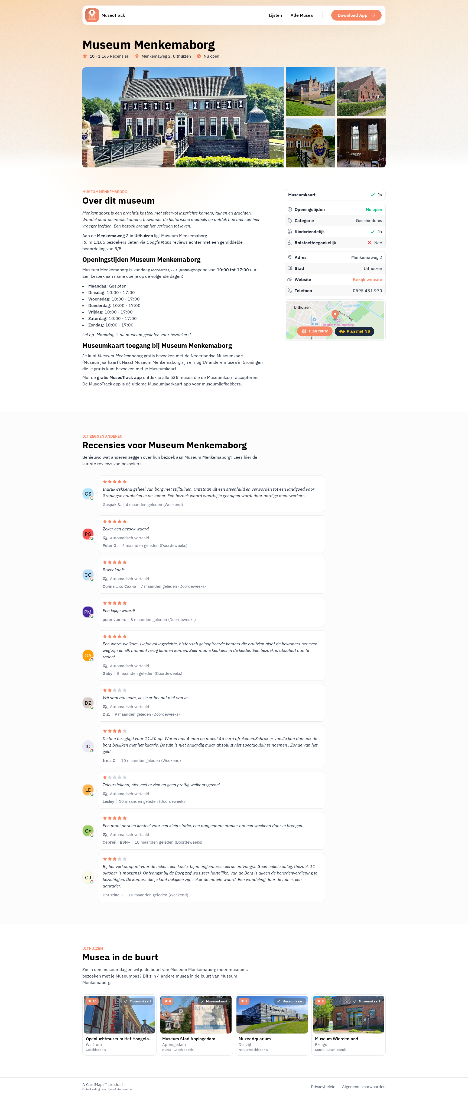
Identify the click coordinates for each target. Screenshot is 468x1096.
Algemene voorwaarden (364, 1086)
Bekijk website (367, 279)
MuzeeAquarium (255, 1038)
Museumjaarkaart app (169, 384)
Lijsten (275, 15)
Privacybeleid (323, 1086)
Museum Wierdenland (336, 1038)
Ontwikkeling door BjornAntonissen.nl (107, 1089)
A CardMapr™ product (102, 1084)
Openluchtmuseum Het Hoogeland (120, 1038)
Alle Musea (302, 15)
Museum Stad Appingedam (188, 1038)
